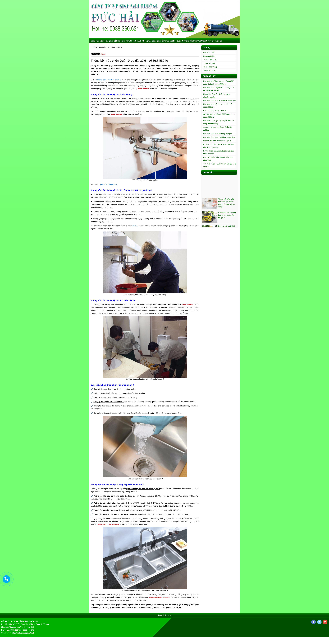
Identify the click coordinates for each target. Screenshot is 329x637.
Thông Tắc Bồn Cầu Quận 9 (195, 41)
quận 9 (135, 226)
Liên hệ (219, 41)
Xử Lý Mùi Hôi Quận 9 (173, 41)
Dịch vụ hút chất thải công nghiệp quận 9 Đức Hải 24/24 (226, 216)
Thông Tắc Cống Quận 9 (152, 41)
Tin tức (211, 41)
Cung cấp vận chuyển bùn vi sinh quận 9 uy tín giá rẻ (227, 202)
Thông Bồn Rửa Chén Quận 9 (128, 41)
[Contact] (6, 579)
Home (92, 41)
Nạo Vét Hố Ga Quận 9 (105, 41)
